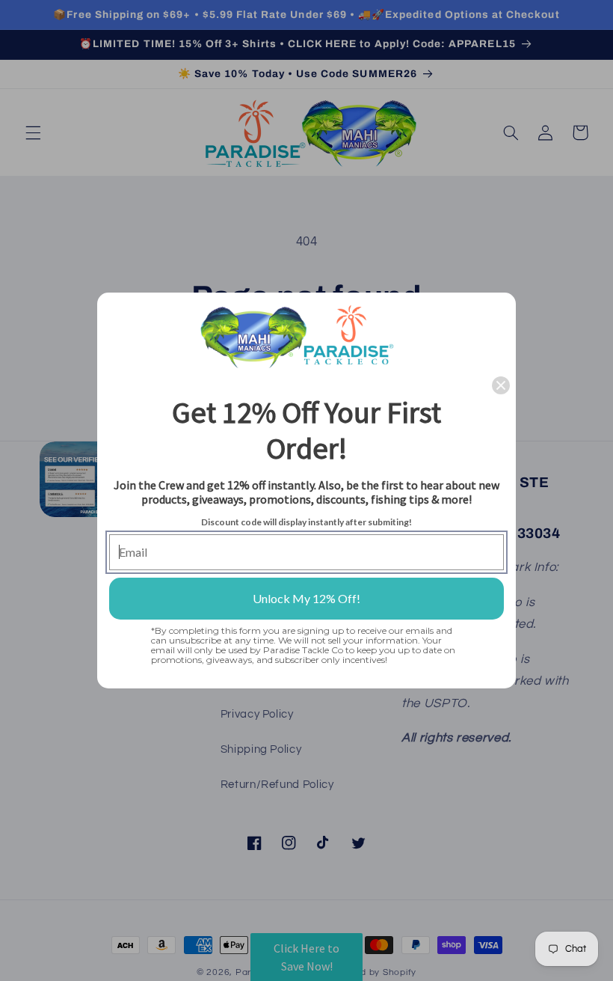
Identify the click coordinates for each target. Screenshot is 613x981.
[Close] (501, 385)
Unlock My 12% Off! (306, 598)
